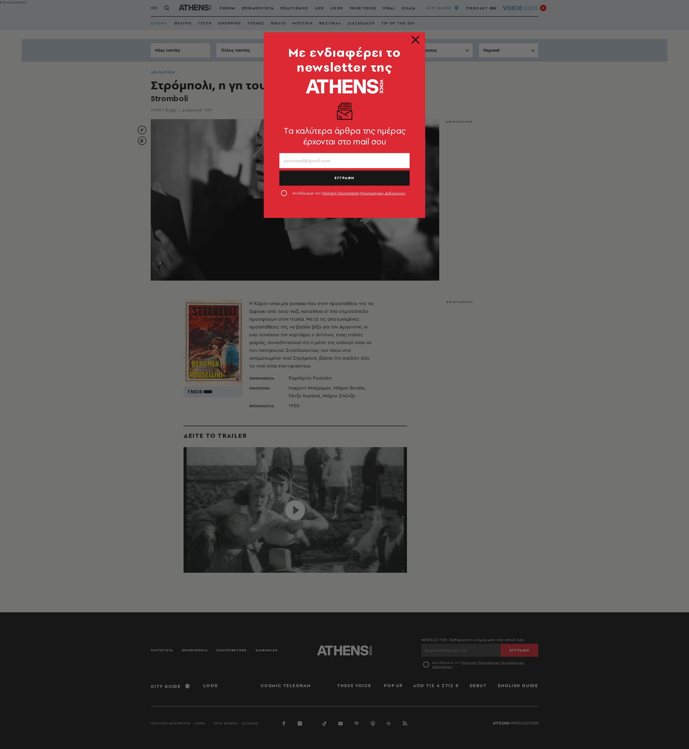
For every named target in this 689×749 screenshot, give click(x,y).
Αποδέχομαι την (349, 193)
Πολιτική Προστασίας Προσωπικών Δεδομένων (364, 193)
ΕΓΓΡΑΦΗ (344, 177)
